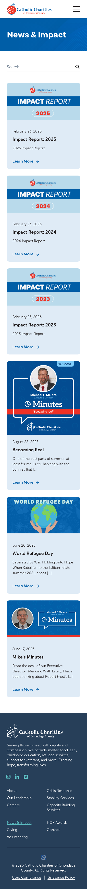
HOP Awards (57, 822)
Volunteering (17, 837)
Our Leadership (19, 798)
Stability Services (60, 798)
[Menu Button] (76, 9)
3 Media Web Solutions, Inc (43, 857)
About (12, 791)
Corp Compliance (26, 877)
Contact (53, 830)
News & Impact (19, 822)
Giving (12, 830)
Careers (13, 805)
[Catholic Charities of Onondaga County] (29, 9)
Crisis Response (59, 791)
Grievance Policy (61, 877)
